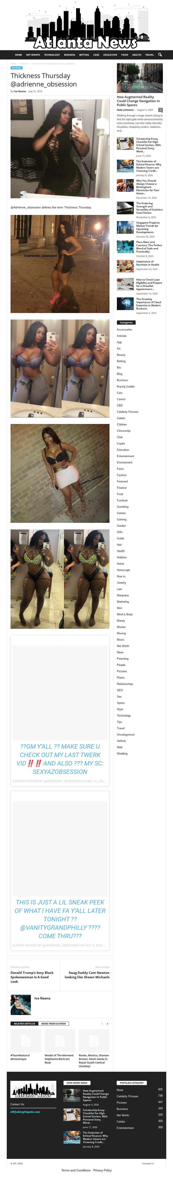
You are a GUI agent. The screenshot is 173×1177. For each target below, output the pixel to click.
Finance (122, 487)
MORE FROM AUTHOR (53, 1023)
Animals (122, 335)
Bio (119, 367)
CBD (120, 405)
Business (69, 54)
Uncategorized (125, 734)
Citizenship (123, 430)
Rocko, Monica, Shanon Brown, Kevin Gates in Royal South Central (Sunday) (94, 1060)
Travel (149, 54)
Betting (84, 54)
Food (124, 54)
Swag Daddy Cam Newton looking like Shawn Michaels (87, 974)
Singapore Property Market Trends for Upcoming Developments (147, 227)
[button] (160, 54)
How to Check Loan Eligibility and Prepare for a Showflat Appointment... (149, 284)
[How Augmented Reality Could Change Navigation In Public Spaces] (140, 78)
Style (120, 709)
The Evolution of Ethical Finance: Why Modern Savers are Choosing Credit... (148, 166)
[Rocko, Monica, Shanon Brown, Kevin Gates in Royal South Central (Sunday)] (94, 1040)
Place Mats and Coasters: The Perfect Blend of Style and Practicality (149, 246)
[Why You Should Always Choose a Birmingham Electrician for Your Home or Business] (125, 185)
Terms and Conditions (76, 1170)
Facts (120, 468)
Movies (121, 627)
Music (120, 639)
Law (119, 589)
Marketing (123, 601)
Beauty (121, 354)
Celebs (121, 418)
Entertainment (125, 456)
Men (119, 608)
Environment (124, 462)
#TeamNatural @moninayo (20, 1057)
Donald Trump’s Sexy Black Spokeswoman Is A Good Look (32, 977)
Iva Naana (20, 91)
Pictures (24, 63)
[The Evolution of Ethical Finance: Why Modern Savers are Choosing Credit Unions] (125, 166)
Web (119, 747)
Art (118, 348)
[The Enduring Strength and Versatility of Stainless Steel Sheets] (125, 208)
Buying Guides (126, 386)
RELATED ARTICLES (24, 1023)
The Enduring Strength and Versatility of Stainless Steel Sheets (149, 208)
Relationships (125, 684)
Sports (121, 703)
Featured (122, 481)
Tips (119, 721)
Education (110, 54)
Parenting (122, 658)
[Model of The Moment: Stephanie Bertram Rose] (60, 1040)
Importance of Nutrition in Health (147, 263)
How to (121, 576)
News (120, 652)
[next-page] (107, 1024)
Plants (121, 677)
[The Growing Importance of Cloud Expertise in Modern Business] (125, 303)
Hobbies (122, 557)
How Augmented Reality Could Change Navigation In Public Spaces (138, 101)
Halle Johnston (125, 109)
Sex (119, 696)
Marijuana (123, 595)
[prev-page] (102, 1024)
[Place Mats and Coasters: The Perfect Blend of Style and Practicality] (125, 246)
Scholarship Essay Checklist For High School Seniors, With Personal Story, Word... (148, 145)
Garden (121, 525)
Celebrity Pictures (128, 411)
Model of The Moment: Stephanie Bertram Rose (59, 1058)
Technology (52, 54)
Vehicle (121, 740)
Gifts (120, 532)
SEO (120, 690)
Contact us (148, 1163)
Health (136, 54)
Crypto (121, 443)
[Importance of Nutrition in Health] (125, 266)
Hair (119, 544)
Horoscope (123, 570)
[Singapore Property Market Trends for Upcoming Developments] (125, 227)
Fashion (122, 475)
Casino (121, 399)
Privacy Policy (102, 1170)
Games (121, 513)
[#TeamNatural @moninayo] (26, 1040)
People (121, 665)
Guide (120, 538)
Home (18, 54)
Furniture (122, 500)
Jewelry (121, 582)
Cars (96, 54)
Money (121, 620)
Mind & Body (125, 614)
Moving (121, 633)
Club (119, 437)
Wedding (122, 753)
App (119, 342)
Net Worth (33, 54)
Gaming (121, 519)
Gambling (122, 506)
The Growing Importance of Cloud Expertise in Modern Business (148, 303)
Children (122, 424)
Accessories (124, 329)
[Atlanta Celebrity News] (86, 25)
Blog (119, 373)
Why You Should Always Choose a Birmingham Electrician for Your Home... (147, 187)
